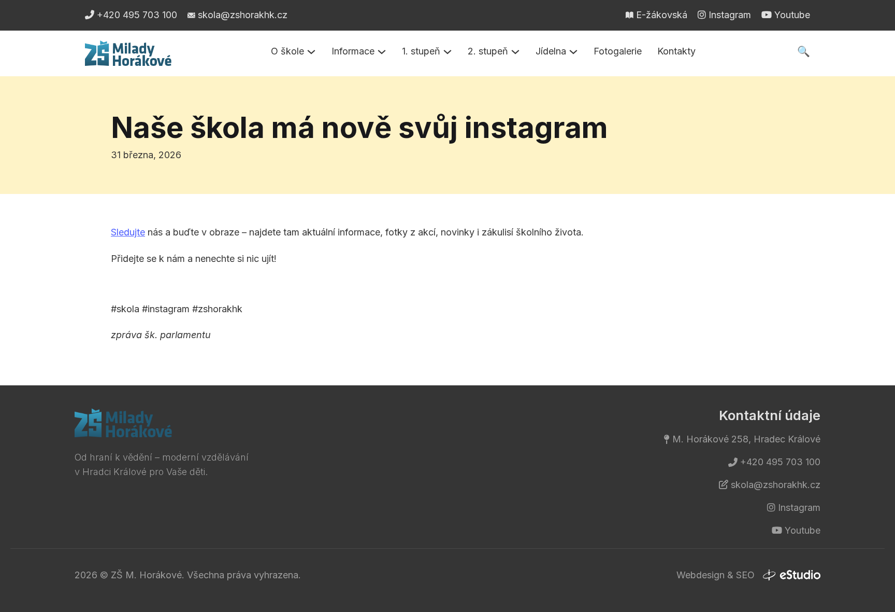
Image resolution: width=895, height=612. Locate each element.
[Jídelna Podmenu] (573, 52)
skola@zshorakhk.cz (775, 484)
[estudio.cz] (791, 575)
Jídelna (551, 51)
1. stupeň (421, 51)
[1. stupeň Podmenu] (447, 52)
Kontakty (676, 51)
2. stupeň (488, 51)
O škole (287, 51)
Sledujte (128, 232)
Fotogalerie (618, 51)
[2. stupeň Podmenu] (515, 52)
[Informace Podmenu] (381, 52)
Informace (352, 51)
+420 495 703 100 (780, 461)
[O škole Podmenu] (311, 52)
